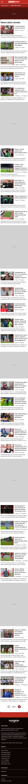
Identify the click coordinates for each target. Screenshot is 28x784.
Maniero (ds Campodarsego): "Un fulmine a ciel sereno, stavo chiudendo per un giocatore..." (20, 432)
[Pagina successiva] (19, 706)
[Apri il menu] (2, 2)
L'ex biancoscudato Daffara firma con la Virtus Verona (20, 305)
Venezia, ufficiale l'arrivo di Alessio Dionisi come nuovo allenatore (20, 571)
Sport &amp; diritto (5, 764)
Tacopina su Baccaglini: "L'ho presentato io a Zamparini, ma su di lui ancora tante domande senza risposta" (20, 695)
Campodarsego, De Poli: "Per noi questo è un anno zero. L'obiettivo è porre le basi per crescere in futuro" (20, 277)
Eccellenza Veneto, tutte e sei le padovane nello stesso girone (20, 540)
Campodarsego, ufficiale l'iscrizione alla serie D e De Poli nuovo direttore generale (20, 291)
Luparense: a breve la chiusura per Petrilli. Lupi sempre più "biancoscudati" (20, 555)
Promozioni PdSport (6, 754)
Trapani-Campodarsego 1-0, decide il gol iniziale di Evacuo (20, 648)
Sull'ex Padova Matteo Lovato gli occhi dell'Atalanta (20, 415)
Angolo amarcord (5, 758)
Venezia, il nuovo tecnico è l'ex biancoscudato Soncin (20, 150)
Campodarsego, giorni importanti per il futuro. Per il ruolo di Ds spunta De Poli (20, 384)
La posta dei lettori (5, 756)
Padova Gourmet (5, 762)
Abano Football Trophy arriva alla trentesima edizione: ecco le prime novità (20, 59)
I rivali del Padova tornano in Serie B (19, 27)
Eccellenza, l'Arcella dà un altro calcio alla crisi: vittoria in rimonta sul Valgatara (20, 524)
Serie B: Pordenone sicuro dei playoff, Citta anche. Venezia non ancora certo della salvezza (20, 401)
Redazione (3, 771)
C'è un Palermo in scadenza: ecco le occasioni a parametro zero (20, 90)
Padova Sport (4, 5)
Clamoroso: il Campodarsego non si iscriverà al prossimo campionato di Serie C (20, 447)
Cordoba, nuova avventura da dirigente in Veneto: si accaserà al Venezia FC (20, 167)
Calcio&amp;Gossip (5, 752)
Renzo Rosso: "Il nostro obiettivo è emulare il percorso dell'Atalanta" (20, 183)
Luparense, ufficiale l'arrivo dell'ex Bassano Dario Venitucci (20, 632)
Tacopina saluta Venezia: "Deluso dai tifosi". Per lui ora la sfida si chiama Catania (20, 323)
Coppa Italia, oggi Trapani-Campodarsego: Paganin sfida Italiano (20, 664)
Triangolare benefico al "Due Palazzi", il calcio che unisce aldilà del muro (20, 679)
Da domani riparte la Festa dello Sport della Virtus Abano (20, 43)
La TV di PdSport (5, 760)
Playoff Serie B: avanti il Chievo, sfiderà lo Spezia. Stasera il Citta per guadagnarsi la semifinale (20, 338)
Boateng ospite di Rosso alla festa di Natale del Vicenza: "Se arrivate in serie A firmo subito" (20, 509)
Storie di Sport (4, 750)
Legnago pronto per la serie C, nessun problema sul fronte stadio (20, 214)
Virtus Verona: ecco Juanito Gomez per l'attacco (19, 74)
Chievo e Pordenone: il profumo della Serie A (20, 197)
